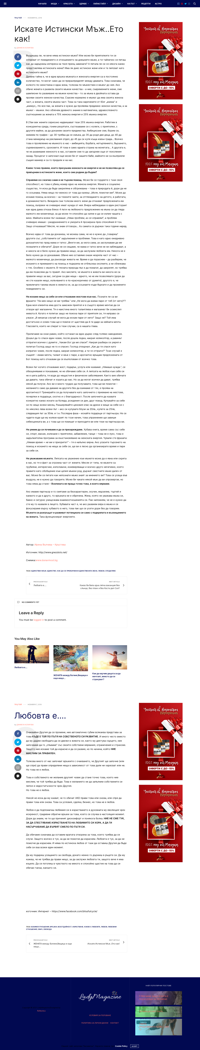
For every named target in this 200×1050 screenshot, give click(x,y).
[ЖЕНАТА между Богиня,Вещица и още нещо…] (70, 658)
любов (101, 571)
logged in (39, 619)
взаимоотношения (40, 927)
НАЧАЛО (42, 3)
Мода (54, 3)
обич (40, 929)
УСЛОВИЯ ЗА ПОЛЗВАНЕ (100, 1015)
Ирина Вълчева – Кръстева (50, 544)
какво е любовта (92, 927)
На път (131, 3)
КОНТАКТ (114, 1023)
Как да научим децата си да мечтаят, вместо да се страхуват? (106, 676)
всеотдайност (65, 927)
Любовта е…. (20, 667)
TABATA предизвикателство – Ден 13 (154, 1027)
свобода (47, 929)
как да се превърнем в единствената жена (77, 571)
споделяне (110, 571)
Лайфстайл (99, 3)
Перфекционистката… (151, 1011)
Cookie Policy (121, 1046)
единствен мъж (38, 571)
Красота (68, 3)
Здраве (83, 3)
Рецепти (146, 3)
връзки (53, 927)
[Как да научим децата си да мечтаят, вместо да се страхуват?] (109, 657)
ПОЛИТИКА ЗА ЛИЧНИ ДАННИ (94, 1023)
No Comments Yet (30, 602)
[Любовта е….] (31, 654)
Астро (158, 3)
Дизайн (116, 3)
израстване (77, 927)
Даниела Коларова (25, 48)
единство (51, 571)
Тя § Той (18, 18)
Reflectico (41, 1011)
